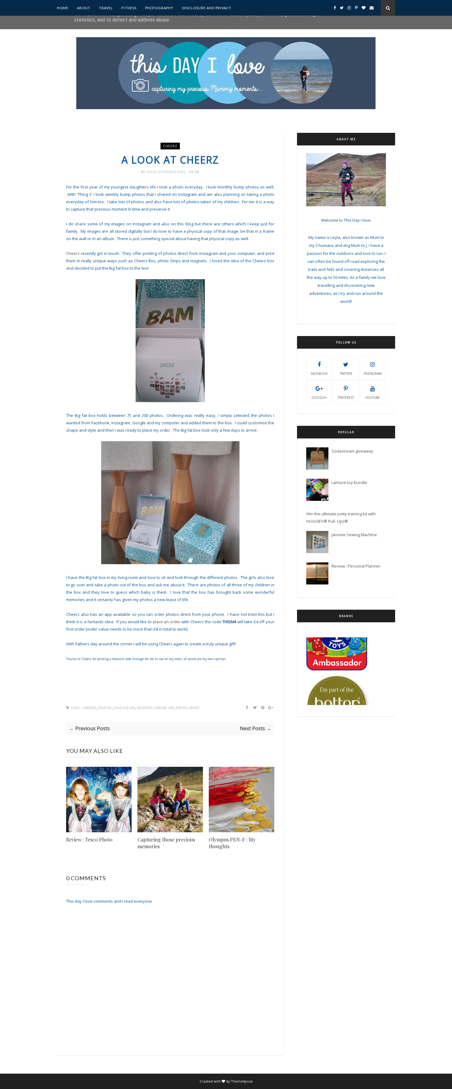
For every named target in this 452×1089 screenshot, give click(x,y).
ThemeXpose (242, 1081)
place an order (167, 621)
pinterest (346, 397)
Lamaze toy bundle (349, 482)
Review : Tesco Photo (89, 839)
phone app (164, 708)
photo (181, 708)
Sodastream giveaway (352, 451)
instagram (124, 708)
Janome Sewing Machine (354, 534)
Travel (106, 8)
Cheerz (170, 146)
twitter (346, 373)
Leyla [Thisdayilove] (166, 172)
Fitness (129, 8)
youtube (372, 397)
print (194, 708)
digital (105, 708)
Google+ (319, 397)
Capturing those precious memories (166, 842)
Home (62, 8)
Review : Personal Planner (355, 566)
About (83, 8)
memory (145, 708)
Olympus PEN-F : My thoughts (232, 842)
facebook (319, 373)
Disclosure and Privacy (206, 8)
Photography (159, 8)
